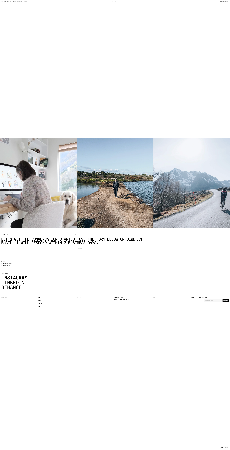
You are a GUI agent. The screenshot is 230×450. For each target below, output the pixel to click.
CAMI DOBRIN (115, 1)
